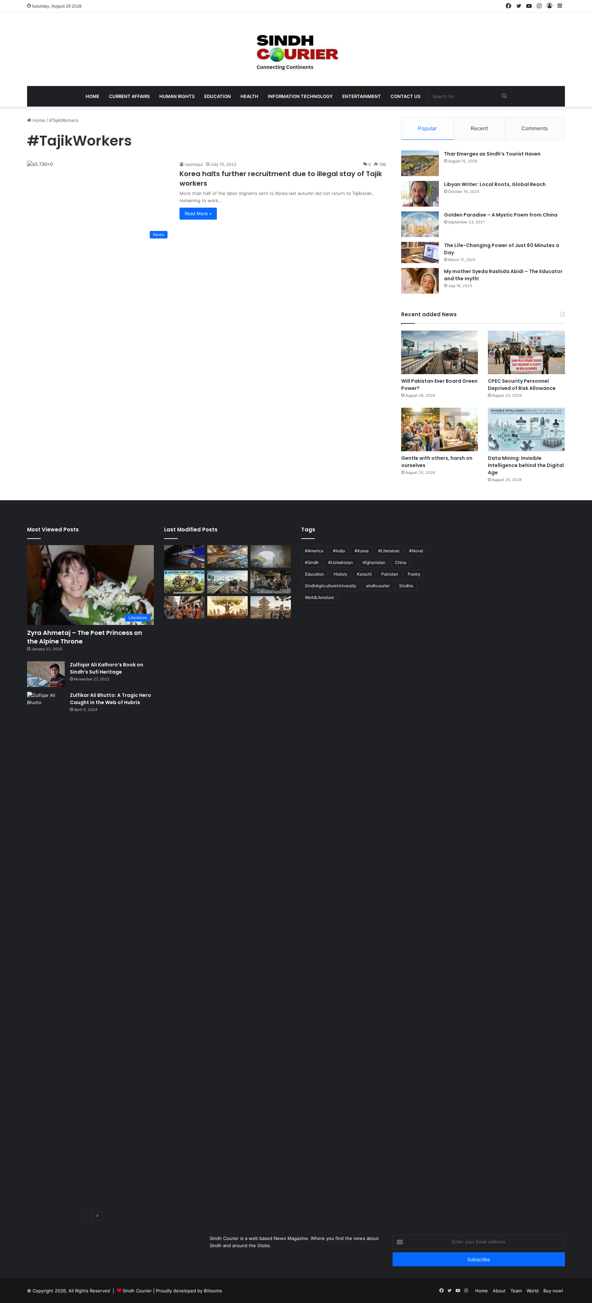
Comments (534, 128)
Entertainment (361, 96)
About (499, 1290)
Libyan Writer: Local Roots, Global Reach (495, 184)
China (400, 562)
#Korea (362, 550)
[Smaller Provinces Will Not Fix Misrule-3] (270, 607)
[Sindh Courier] (296, 49)
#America (314, 550)
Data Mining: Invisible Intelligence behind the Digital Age (526, 465)
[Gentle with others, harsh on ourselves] (439, 429)
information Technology (300, 96)
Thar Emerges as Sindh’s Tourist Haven (492, 153)
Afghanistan (373, 562)
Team (516, 1290)
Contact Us (405, 96)
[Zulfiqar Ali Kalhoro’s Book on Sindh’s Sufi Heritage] (46, 674)
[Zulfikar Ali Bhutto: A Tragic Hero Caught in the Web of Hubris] (46, 949)
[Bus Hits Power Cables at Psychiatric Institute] (184, 556)
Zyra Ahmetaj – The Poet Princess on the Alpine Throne (84, 637)
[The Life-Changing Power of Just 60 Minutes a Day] (420, 252)
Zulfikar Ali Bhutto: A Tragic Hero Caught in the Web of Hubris (110, 699)
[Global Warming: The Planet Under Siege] (227, 556)
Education (217, 96)
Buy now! (553, 1290)
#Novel (416, 550)
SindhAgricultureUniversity (330, 585)
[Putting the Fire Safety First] (184, 607)
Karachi (364, 574)
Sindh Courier (137, 1290)
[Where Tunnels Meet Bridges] (270, 556)
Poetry (414, 574)
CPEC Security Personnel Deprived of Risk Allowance (522, 385)
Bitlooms (213, 1290)
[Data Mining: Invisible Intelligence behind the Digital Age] (526, 429)
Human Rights (177, 96)
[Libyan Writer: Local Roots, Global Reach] (420, 194)
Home (92, 96)
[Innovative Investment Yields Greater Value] (227, 607)
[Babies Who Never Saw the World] (270, 581)
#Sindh (312, 562)
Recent (479, 128)
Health (249, 96)
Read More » (198, 213)
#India (339, 550)
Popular (427, 128)
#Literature (388, 550)
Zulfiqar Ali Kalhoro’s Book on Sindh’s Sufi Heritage (106, 668)
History (340, 574)
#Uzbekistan (340, 562)
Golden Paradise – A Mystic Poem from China (500, 214)
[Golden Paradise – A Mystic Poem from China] (420, 224)
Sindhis (406, 585)
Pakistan (389, 574)
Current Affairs (129, 96)
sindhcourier (378, 585)
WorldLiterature (319, 597)
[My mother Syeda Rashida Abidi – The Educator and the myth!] (420, 281)
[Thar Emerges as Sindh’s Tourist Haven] (420, 163)
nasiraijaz (194, 164)
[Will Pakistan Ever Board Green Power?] (439, 352)
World (533, 1290)
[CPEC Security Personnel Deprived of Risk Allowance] (526, 352)
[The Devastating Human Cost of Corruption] (184, 581)
